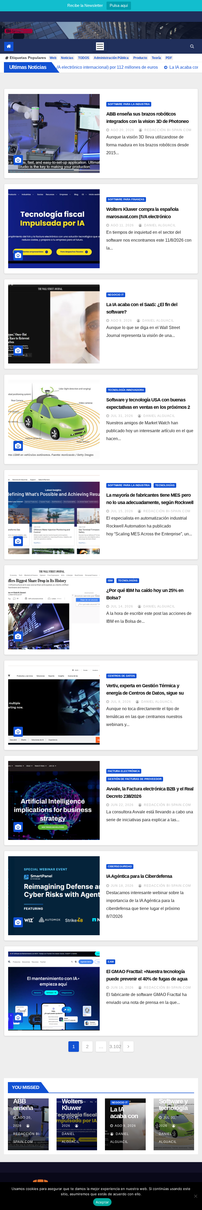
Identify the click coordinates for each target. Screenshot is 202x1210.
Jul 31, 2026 (122, 416)
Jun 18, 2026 (122, 886)
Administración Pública (111, 58)
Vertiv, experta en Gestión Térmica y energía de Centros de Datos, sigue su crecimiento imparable (145, 693)
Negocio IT (116, 294)
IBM (110, 580)
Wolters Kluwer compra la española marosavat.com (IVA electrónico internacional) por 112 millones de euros (146, 217)
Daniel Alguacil (159, 225)
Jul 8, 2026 (121, 702)
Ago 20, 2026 (122, 130)
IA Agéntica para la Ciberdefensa (139, 876)
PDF (169, 58)
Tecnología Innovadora (126, 390)
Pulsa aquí (119, 5)
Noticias (67, 58)
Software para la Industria (129, 104)
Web (53, 58)
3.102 (114, 1046)
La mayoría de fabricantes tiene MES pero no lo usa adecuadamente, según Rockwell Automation (149, 502)
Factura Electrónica (124, 771)
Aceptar (102, 1202)
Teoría (156, 58)
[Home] (8, 46)
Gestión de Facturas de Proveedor (134, 779)
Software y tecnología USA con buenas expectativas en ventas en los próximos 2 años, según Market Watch (148, 407)
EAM (111, 961)
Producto (140, 58)
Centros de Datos (121, 675)
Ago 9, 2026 (121, 320)
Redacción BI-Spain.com (167, 130)
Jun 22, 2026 (122, 805)
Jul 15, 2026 (122, 511)
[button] (192, 46)
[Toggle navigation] (100, 46)
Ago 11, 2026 (122, 225)
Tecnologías (165, 485)
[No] (195, 1196)
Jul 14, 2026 (122, 606)
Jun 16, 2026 (122, 987)
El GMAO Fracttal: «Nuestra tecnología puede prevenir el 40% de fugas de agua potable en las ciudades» (146, 979)
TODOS (83, 58)
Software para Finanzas (126, 199)
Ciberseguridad (120, 866)
